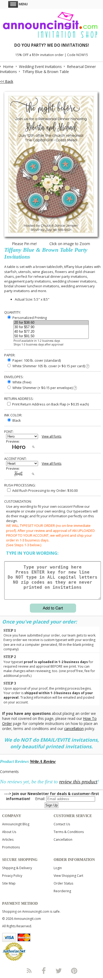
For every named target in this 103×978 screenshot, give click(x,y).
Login (58, 868)
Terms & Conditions (69, 832)
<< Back (6, 81)
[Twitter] (59, 970)
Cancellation (63, 839)
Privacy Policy (12, 875)
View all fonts (52, 436)
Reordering (62, 891)
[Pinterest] (74, 970)
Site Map (9, 883)
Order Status (63, 883)
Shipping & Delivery (17, 868)
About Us (9, 832)
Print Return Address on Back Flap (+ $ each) (50, 404)
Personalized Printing (29, 317)
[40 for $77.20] (51, 332)
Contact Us (62, 824)
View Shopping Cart (68, 875)
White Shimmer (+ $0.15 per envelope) (44, 387)
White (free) (21, 382)
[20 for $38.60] (51, 323)
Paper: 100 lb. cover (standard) (36, 360)
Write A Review (43, 761)
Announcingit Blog (15, 824)
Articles (7, 839)
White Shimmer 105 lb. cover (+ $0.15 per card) (50, 366)
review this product (78, 781)
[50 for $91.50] (51, 336)
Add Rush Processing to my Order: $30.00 (44, 490)
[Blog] (28, 970)
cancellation (74, 728)
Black (16, 420)
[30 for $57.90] (51, 327)
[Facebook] (43, 970)
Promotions (11, 847)
